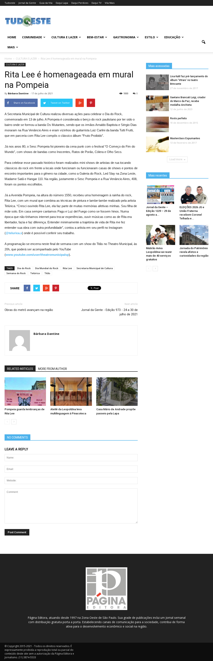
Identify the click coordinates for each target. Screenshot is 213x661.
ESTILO (150, 37)
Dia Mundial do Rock (46, 268)
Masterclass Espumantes (185, 138)
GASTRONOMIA (124, 37)
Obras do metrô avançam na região (29, 310)
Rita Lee (67, 268)
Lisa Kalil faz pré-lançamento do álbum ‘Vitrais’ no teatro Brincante (189, 80)
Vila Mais (109, 2)
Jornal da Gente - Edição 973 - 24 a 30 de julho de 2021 (109, 312)
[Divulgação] (25, 391)
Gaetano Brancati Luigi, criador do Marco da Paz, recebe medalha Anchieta (188, 101)
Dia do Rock (24, 268)
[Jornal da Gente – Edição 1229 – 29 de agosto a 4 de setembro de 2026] (160, 194)
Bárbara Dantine (18, 93)
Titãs (47, 273)
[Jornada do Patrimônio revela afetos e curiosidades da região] (194, 235)
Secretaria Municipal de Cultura (95, 268)
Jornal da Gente (27, 2)
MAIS (11, 47)
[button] (203, 42)
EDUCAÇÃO (172, 37)
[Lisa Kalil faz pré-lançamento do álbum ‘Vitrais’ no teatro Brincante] (157, 83)
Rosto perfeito (178, 118)
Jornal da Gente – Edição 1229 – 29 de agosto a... (158, 211)
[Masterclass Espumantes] (157, 145)
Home (11, 37)
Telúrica (35, 273)
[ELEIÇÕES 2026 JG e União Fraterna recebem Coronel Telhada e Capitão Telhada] (194, 194)
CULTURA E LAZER (64, 37)
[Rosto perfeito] (157, 125)
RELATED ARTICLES (20, 368)
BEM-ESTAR (95, 37)
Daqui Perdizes (79, 2)
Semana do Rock (16, 273)
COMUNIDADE (32, 37)
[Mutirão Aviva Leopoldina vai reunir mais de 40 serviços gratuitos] (160, 235)
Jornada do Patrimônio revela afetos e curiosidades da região (194, 252)
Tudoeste (10, 2)
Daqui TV (97, 2)
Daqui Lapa (62, 2)
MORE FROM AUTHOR (52, 368)
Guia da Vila (45, 2)
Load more (175, 159)
